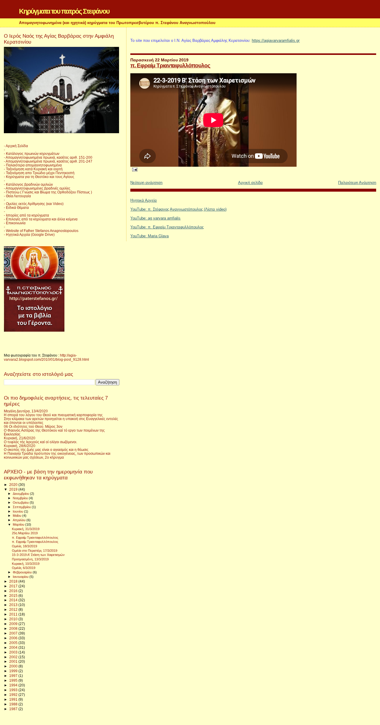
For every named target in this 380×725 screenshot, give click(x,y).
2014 (13, 600)
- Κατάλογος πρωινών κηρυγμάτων (31, 153)
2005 (13, 643)
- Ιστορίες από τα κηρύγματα (26, 215)
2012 (13, 609)
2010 (13, 619)
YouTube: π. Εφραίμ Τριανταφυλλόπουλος (167, 227)
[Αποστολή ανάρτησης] (133, 169)
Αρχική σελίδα (250, 182)
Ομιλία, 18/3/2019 (24, 546)
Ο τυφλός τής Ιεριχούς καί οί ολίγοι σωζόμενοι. (40, 442)
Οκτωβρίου (21, 502)
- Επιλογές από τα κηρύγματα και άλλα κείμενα (40, 219)
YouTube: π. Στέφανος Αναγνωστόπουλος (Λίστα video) (178, 209)
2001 (13, 661)
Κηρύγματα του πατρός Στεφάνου (64, 11)
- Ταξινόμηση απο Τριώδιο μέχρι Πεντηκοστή (39, 173)
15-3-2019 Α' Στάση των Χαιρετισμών (38, 555)
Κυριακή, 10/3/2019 (25, 563)
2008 (13, 628)
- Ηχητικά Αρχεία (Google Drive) (29, 234)
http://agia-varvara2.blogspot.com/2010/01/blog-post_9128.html (46, 357)
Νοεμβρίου (21, 498)
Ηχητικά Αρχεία (143, 200)
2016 (13, 591)
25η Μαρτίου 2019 (25, 533)
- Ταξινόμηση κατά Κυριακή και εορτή (33, 169)
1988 (13, 704)
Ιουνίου (18, 511)
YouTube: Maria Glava (149, 236)
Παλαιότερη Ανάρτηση (357, 182)
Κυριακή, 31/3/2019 (25, 529)
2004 (13, 647)
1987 (13, 709)
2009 (13, 624)
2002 (13, 657)
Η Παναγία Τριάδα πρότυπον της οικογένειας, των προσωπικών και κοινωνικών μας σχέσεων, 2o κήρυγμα (57, 455)
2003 (13, 652)
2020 (13, 484)
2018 (13, 581)
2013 (13, 605)
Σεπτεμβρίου (22, 507)
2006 (13, 638)
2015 (13, 595)
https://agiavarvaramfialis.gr (276, 40)
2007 (13, 633)
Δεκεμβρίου (21, 493)
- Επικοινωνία (15, 223)
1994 (13, 685)
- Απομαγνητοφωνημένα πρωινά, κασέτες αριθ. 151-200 (48, 157)
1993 (13, 690)
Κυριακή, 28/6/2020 (19, 446)
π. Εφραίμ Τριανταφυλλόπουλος (170, 65)
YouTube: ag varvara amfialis (155, 218)
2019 (13, 489)
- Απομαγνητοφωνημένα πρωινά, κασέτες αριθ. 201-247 (48, 161)
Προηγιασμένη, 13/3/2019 (30, 559)
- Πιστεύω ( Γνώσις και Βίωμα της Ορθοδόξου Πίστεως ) (48, 192)
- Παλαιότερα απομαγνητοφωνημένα (33, 165)
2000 (13, 666)
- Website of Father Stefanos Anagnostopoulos (41, 231)
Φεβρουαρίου (23, 572)
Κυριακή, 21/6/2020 (19, 438)
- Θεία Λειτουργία (17, 196)
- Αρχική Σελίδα (16, 146)
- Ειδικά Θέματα (16, 207)
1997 (13, 676)
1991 (13, 699)
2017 (13, 586)
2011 (13, 614)
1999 (13, 671)
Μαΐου (17, 515)
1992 (13, 695)
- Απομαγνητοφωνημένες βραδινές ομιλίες (37, 188)
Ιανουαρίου (21, 576)
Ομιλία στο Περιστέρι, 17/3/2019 (34, 550)
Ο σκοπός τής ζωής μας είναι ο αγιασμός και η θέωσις (46, 449)
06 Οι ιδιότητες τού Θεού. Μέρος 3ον (33, 426)
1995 (13, 680)
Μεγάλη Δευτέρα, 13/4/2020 (26, 411)
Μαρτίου (19, 524)
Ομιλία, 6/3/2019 (23, 568)
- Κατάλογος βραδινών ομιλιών (28, 184)
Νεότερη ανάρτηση (146, 182)
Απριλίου (19, 520)
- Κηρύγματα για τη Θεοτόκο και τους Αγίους (39, 177)
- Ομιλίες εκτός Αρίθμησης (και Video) (34, 204)
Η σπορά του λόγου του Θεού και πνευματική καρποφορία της (53, 415)
